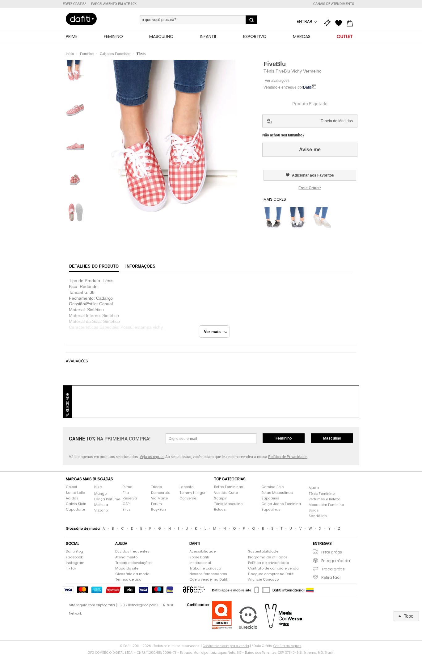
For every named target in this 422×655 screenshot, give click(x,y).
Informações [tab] (140, 266)
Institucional (200, 563)
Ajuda (314, 488)
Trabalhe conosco (205, 568)
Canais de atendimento (333, 4)
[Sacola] (351, 22)
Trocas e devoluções (133, 563)
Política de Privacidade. (287, 456)
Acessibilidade (202, 551)
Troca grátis (333, 569)
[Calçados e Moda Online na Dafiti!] (81, 19)
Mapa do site (126, 568)
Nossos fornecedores (208, 574)
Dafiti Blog (74, 551)
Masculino (332, 438)
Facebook (74, 557)
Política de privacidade (268, 563)
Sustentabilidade (263, 551)
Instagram (75, 563)
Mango (100, 493)
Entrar (305, 21)
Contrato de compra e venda (273, 568)
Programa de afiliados (268, 557)
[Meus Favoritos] (340, 22)
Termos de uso (128, 579)
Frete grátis (331, 552)
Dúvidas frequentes (132, 551)
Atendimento (126, 557)
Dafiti (307, 87)
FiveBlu (275, 63)
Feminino (284, 438)
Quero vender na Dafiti (208, 579)
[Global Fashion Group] (194, 590)
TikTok (71, 568)
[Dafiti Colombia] (310, 590)
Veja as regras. (152, 456)
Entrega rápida (335, 560)
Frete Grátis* (309, 188)
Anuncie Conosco (263, 579)
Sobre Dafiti (199, 557)
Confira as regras (287, 646)
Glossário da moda (132, 574)
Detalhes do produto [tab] (94, 266)
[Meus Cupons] (329, 22)
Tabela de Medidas (337, 121)
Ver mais (214, 331)
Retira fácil (331, 577)
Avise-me (310, 149)
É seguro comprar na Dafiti (271, 574)
